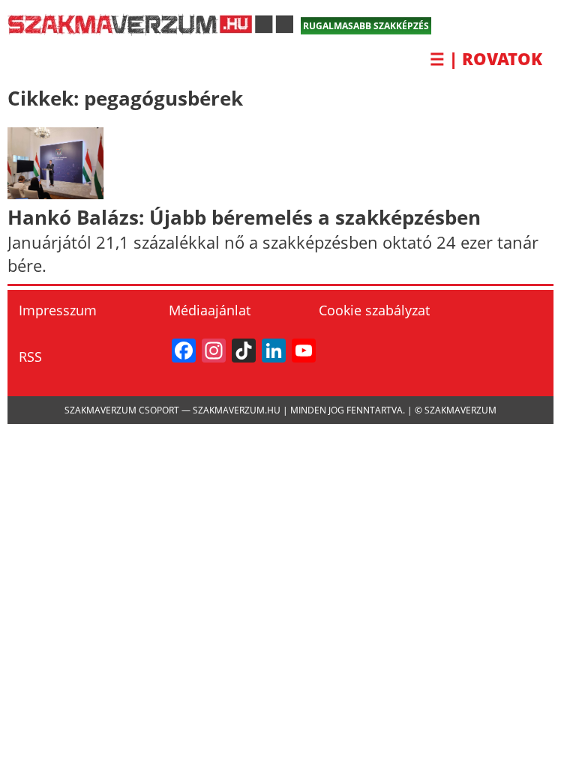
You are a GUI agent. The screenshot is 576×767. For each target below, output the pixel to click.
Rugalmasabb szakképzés (366, 25)
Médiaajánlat (209, 310)
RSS (30, 357)
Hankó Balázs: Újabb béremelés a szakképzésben (244, 217)
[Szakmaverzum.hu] (150, 29)
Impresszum (58, 310)
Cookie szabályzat (374, 310)
